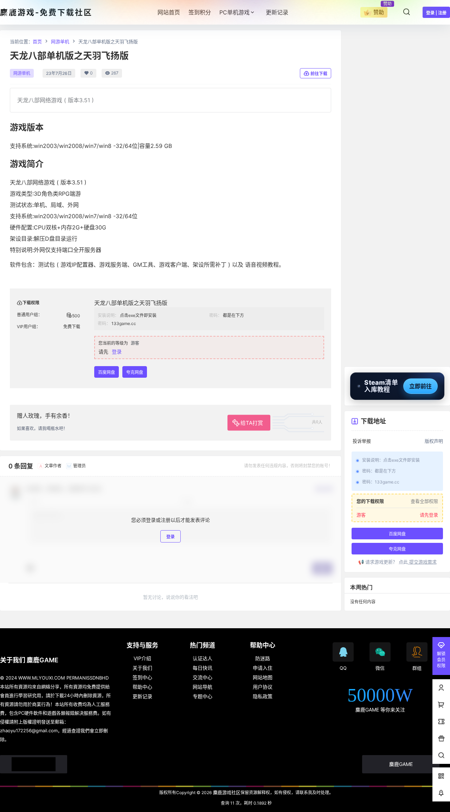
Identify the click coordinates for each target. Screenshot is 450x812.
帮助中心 (142, 687)
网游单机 (60, 41)
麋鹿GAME (401, 764)
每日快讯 (202, 668)
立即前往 (420, 386)
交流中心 (202, 677)
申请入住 (262, 668)
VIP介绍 (142, 658)
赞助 (378, 12)
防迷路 (262, 658)
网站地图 (262, 677)
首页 (37, 41)
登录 (117, 352)
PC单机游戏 (234, 12)
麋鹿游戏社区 (226, 792)
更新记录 (142, 696)
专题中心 (202, 696)
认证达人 (202, 658)
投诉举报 (362, 441)
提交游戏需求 (422, 562)
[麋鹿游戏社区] (33, 764)
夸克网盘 (134, 372)
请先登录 (429, 515)
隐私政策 (262, 696)
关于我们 (142, 668)
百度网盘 (106, 372)
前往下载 (318, 73)
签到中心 (142, 677)
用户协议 (262, 687)
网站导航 (202, 687)
